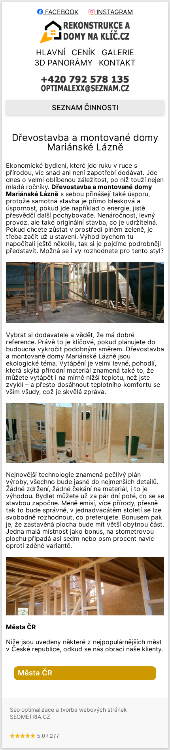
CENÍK (83, 52)
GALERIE (118, 52)
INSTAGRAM (113, 12)
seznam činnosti (85, 107)
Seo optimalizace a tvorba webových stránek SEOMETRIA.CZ (68, 713)
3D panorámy (63, 63)
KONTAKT (117, 63)
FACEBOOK (60, 12)
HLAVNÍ (50, 52)
